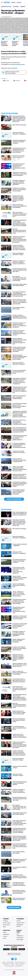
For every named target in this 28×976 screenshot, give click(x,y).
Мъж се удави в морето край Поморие (18, 308)
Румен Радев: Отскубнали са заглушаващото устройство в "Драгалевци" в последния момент (19, 294)
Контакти (17, 963)
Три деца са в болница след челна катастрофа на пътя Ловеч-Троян (19, 270)
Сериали (5, 936)
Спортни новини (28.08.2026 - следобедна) (19, 545)
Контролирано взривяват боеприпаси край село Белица (19, 372)
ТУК (8, 58)
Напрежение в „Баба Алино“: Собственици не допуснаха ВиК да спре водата (19, 174)
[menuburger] (2, 2)
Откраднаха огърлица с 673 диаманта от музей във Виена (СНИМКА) (19, 861)
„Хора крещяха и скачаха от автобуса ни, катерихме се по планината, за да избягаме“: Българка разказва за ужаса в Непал (19, 414)
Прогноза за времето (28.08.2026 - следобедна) (19, 133)
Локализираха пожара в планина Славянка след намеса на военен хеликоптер (18, 491)
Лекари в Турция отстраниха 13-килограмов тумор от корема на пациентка (19, 578)
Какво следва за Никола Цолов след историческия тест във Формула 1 (19, 892)
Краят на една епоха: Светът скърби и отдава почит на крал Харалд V (18, 712)
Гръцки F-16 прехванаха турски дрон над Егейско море (18, 585)
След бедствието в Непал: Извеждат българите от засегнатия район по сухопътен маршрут (19, 830)
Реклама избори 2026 (10, 962)
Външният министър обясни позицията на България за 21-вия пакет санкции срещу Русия (19, 846)
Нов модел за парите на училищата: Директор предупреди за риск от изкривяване (18, 182)
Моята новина (6, 924)
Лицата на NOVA (20, 922)
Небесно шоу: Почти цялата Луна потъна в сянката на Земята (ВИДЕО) (19, 736)
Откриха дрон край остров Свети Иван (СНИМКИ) (19, 285)
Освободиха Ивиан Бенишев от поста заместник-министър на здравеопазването (19, 437)
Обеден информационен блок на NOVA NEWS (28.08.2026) (18, 641)
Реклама (3, 962)
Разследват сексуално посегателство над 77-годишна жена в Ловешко (18, 884)
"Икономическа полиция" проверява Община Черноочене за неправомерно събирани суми (18, 166)
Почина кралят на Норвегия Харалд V (19, 868)
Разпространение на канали (20, 962)
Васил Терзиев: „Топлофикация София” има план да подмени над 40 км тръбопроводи (19, 278)
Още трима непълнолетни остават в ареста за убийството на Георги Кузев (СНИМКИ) (19, 150)
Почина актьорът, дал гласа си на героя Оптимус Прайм (19, 728)
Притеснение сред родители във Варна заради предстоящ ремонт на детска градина (19, 357)
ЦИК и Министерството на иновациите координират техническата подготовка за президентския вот (19, 429)
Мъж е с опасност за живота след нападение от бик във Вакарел (19, 206)
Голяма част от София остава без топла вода (18, 451)
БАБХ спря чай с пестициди (19, 124)
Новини (13, 2)
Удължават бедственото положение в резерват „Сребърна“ (19, 142)
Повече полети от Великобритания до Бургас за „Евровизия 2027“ (19, 460)
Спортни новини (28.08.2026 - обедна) (19, 767)
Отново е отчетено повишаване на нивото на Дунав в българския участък (19, 317)
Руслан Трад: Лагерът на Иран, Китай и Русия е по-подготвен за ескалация (18, 680)
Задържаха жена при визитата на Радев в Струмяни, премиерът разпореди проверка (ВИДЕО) (18, 198)
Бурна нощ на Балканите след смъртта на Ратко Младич (18, 720)
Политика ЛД (13, 964)
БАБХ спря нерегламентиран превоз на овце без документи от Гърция (19, 231)
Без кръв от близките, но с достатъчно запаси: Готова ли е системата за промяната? (19, 325)
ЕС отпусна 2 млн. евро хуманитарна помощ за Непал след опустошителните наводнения (18, 570)
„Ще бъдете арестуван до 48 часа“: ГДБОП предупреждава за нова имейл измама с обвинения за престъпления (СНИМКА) (19, 223)
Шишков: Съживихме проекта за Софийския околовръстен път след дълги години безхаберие (18, 247)
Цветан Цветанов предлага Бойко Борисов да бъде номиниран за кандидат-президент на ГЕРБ (19, 341)
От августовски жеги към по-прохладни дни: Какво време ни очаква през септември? (19, 349)
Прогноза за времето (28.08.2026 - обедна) (18, 254)
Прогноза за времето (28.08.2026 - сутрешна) (18, 363)
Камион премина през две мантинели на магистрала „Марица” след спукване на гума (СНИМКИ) (19, 301)
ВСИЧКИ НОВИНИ (14, 907)
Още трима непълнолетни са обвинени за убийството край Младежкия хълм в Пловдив (19, 484)
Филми (4, 938)
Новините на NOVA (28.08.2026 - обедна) (17, 775)
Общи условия (22, 963)
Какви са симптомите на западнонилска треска (18, 899)
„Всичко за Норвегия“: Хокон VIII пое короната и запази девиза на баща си (19, 665)
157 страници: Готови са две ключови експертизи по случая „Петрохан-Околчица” (19, 625)
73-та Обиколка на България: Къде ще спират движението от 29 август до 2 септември (19, 405)
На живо (18, 2)
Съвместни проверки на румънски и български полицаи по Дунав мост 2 (18, 262)
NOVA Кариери (20, 937)
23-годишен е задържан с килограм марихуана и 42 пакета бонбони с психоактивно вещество (18, 445)
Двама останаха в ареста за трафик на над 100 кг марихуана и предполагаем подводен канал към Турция (19, 476)
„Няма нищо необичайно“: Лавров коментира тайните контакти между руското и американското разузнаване (19, 239)
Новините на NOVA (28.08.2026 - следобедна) (19, 552)
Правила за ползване (19, 964)
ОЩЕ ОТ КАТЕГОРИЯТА (14, 499)
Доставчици (12, 963)
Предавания (6, 934)
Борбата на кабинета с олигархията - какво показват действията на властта (19, 332)
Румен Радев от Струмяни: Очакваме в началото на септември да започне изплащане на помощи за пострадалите (19, 381)
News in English (20, 939)
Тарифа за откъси (5, 963)
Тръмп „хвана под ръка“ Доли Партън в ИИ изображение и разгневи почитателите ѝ (19, 513)
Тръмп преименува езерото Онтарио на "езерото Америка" (19, 783)
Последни (5, 920)
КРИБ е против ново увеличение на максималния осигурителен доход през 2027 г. (19, 214)
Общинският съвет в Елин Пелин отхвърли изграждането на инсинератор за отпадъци (19, 422)
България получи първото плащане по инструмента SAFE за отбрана (19, 189)
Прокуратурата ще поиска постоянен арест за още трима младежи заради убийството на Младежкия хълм (19, 389)
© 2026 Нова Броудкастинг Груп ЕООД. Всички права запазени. (14, 969)
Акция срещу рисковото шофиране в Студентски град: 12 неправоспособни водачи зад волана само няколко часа (19, 118)
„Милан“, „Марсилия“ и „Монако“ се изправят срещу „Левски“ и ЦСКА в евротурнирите (18, 593)
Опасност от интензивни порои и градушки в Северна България (19, 397)
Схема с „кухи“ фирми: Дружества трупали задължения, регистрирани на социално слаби (19, 468)
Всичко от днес (6, 922)
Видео (4, 926)
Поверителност (6, 964)
